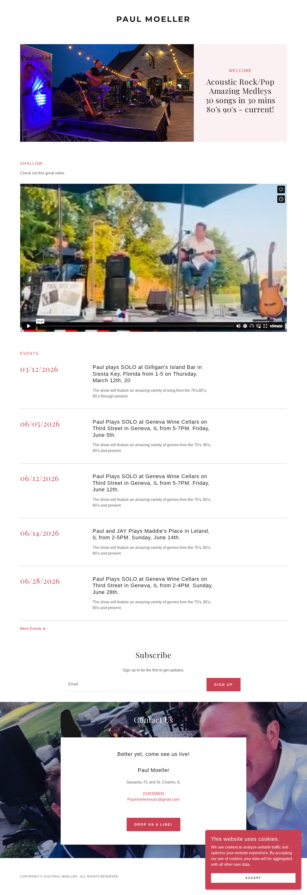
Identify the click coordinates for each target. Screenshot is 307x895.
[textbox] (133, 684)
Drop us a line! (153, 824)
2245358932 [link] (153, 794)
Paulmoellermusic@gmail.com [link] (153, 799)
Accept (253, 877)
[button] (33, 628)
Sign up (223, 685)
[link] (153, 20)
